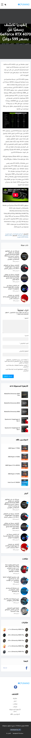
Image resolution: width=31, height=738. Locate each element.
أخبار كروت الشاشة (23, 235)
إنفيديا (19, 237)
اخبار (15, 701)
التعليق (26, 318)
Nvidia (26, 237)
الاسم (26, 335)
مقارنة (15, 698)
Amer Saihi (5, 44)
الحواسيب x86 (15, 714)
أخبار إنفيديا (9, 234)
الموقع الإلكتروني (23, 351)
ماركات (15, 707)
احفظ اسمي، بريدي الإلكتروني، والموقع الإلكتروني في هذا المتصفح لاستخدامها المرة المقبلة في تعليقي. (16, 361)
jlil (19, 730)
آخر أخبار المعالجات (17, 234)
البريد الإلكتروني (23, 343)
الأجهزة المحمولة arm (15, 710)
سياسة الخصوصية (18, 733)
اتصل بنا (8, 733)
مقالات (15, 704)
